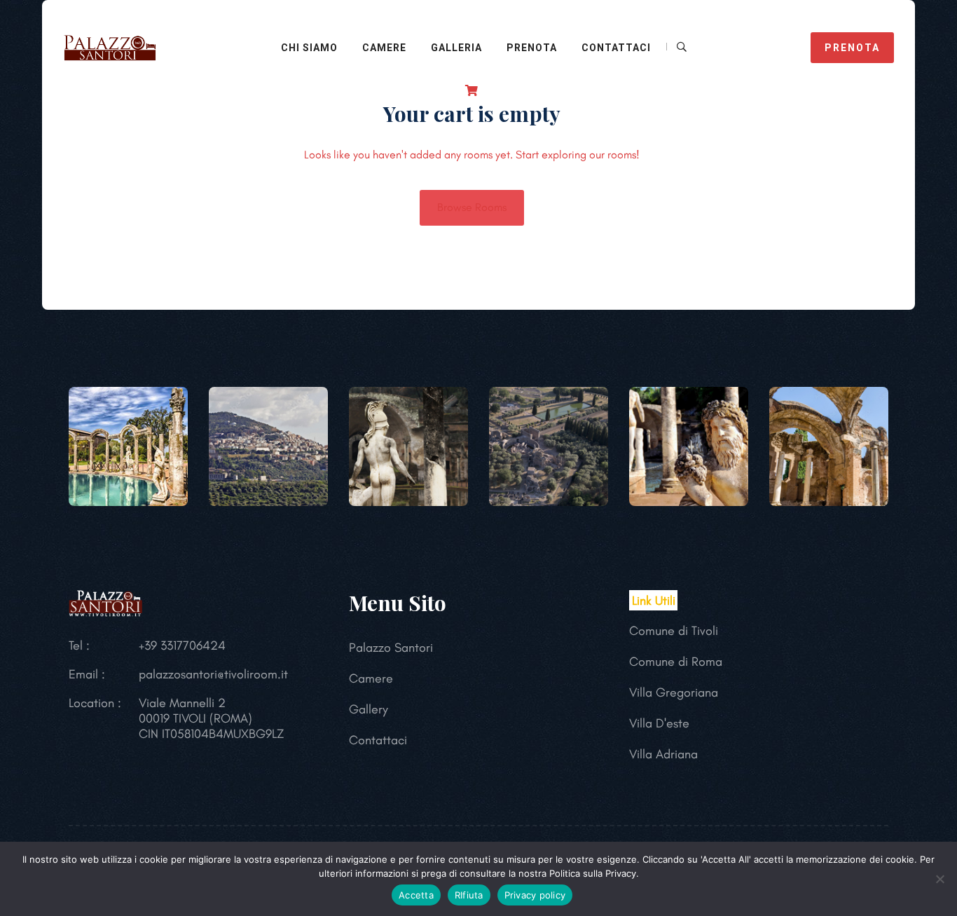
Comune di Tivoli (673, 630)
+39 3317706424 (182, 645)
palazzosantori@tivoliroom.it (213, 674)
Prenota (532, 47)
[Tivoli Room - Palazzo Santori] (110, 46)
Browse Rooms (472, 207)
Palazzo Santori (391, 647)
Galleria (456, 47)
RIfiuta (469, 895)
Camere (384, 47)
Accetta (416, 895)
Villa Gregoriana (673, 692)
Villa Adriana (663, 754)
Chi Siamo (309, 47)
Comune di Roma (675, 661)
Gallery (368, 709)
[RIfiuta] (939, 879)
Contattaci (616, 47)
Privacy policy (535, 895)
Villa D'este (659, 723)
